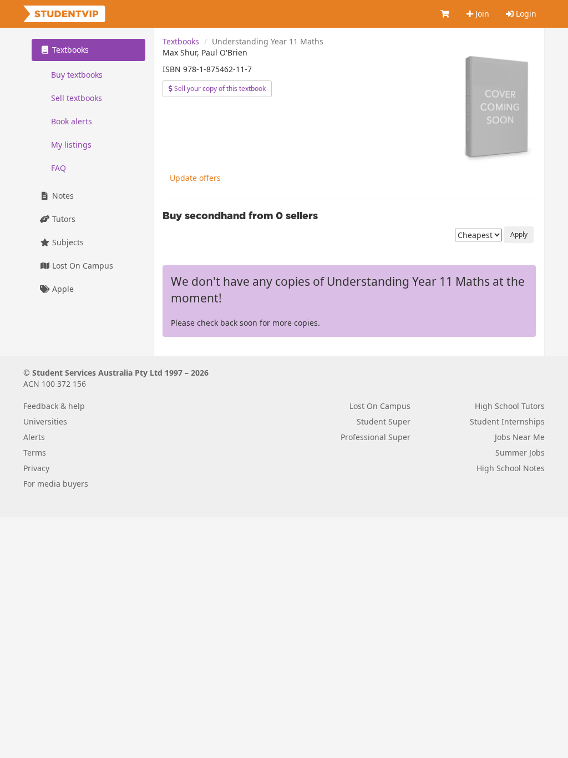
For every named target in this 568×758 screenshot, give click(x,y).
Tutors (62, 219)
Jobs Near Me (520, 437)
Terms (34, 452)
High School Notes (510, 468)
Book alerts (71, 121)
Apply (519, 234)
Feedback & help (54, 406)
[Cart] (445, 14)
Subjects (67, 242)
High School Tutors (510, 406)
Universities (45, 421)
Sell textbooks (76, 98)
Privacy (36, 468)
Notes (62, 195)
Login (525, 13)
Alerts (34, 437)
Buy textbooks (77, 74)
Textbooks (181, 41)
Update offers (195, 178)
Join (481, 13)
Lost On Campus (81, 265)
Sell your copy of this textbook (219, 88)
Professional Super (375, 437)
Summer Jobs (520, 452)
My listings (71, 144)
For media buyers (55, 483)
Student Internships (507, 421)
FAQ (58, 168)
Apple (62, 289)
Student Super (383, 421)
